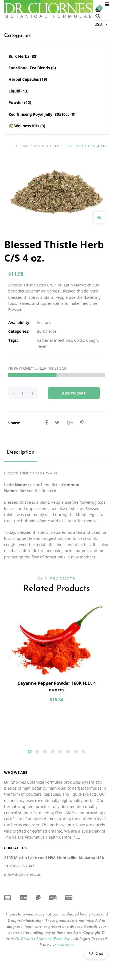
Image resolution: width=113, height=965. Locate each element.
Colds (79, 340)
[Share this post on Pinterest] (82, 422)
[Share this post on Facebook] (46, 422)
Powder (20, 102)
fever (42, 346)
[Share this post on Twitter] (57, 422)
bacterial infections (54, 340)
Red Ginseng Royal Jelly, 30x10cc (42, 114)
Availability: (19, 322)
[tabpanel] (56, 656)
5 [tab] (60, 752)
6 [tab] (68, 752)
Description (21, 452)
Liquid (19, 91)
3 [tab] (45, 752)
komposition (63, 945)
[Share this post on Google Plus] (70, 422)
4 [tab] (53, 752)
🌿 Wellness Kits (27, 125)
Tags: (13, 340)
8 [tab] (83, 752)
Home (22, 145)
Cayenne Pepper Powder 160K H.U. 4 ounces (57, 686)
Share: (14, 422)
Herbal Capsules (28, 79)
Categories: (18, 331)
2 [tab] (37, 752)
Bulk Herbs (23, 56)
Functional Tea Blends (32, 67)
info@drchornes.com (23, 874)
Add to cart (74, 393)
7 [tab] (76, 752)
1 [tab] (30, 752)
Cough (92, 340)
